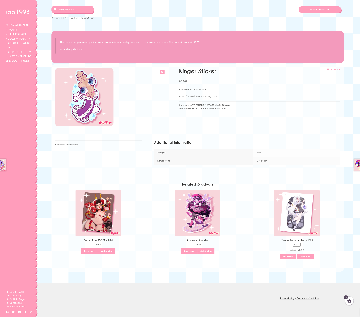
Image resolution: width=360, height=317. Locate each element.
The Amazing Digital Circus (212, 108)
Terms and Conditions (307, 298)
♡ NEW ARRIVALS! (17, 25)
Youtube (18, 312)
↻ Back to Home (16, 306)
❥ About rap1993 (16, 292)
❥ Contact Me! (15, 302)
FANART (200, 105)
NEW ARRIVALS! (213, 105)
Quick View (106, 251)
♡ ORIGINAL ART (16, 34)
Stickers (74, 18)
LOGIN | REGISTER (319, 9)
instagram (29, 312)
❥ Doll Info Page (16, 299)
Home (57, 18)
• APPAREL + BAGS (17, 43)
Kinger (187, 108)
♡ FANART (12, 30)
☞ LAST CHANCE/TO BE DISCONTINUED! (19, 58)
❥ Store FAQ (14, 295)
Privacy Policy (287, 298)
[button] (162, 72)
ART (67, 18)
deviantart (24, 312)
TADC (195, 108)
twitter (12, 312)
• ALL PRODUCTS (16, 52)
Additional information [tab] (66, 144)
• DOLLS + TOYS (16, 39)
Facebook (6, 312)
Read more (89, 251)
